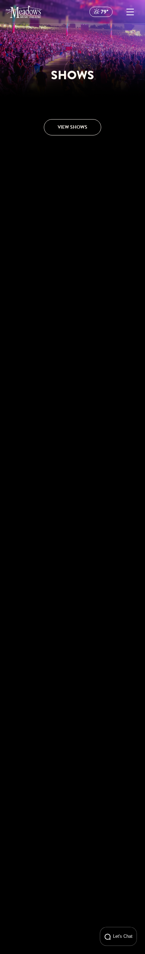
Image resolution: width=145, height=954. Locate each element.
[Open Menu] (130, 12)
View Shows (72, 127)
